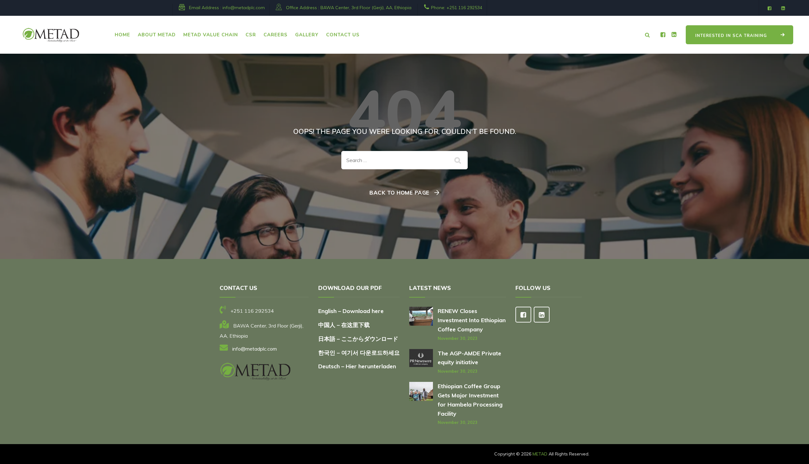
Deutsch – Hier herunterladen (357, 366)
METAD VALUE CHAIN (210, 35)
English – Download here (351, 311)
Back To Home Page (399, 192)
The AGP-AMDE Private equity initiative (469, 358)
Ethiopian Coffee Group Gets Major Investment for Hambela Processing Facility (470, 400)
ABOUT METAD (157, 35)
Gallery (307, 35)
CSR (251, 35)
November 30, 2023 (457, 338)
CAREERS (276, 35)
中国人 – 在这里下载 (344, 324)
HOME (122, 35)
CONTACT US (343, 35)
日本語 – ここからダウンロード (358, 338)
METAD (539, 454)
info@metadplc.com (243, 7)
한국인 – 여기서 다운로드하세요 (359, 352)
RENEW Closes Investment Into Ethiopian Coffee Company (472, 320)
